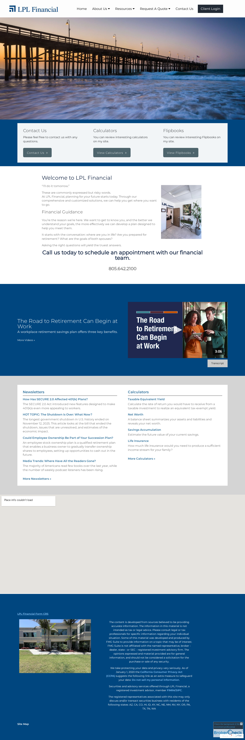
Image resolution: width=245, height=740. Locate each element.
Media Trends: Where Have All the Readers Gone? (59, 461)
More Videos (26, 340)
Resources (123, 9)
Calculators (138, 392)
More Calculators (141, 458)
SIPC (179, 690)
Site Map (23, 724)
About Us (99, 9)
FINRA (171, 690)
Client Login (210, 9)
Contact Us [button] (35, 153)
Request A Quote (154, 9)
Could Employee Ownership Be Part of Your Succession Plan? (68, 438)
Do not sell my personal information (155, 679)
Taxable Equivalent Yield (146, 399)
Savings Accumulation (144, 429)
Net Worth (135, 414)
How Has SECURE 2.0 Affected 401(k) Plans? (55, 399)
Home (82, 9)
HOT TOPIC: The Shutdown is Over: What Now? (57, 414)
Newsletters (33, 392)
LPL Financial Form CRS (32, 613)
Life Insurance (138, 441)
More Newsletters (37, 478)
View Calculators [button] (110, 153)
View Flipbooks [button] (179, 153)
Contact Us (184, 9)
